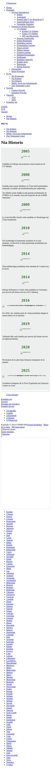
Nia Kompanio (18, 76)
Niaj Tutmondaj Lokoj (21, 86)
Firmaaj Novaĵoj (18, 90)
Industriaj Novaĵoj (19, 93)
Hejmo (9, 8)
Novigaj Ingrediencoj (20, 12)
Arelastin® (21, 17)
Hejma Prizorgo (23, 67)
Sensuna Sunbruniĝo (25, 38)
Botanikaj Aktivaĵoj (25, 60)
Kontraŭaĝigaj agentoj (26, 45)
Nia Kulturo (16, 78)
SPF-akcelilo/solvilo (30, 36)
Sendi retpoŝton (7, 432)
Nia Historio (17, 81)
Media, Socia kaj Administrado (24, 83)
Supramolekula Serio (25, 22)
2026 (14, 100)
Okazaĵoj (10, 95)
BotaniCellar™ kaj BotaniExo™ (30, 19)
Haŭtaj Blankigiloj (24, 41)
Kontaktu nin (11, 102)
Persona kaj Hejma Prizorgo (23, 26)
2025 (14, 97)
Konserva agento (24, 52)
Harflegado (21, 57)
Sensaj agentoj (23, 48)
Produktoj (10, 10)
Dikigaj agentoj (23, 50)
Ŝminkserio (21, 64)
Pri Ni (8, 74)
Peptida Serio (22, 62)
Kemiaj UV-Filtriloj (30, 31)
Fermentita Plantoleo (25, 24)
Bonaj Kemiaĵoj (18, 71)
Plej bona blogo (18, 427)
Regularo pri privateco (10, 404)
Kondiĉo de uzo (7, 406)
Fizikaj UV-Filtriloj (30, 34)
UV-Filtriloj (21, 29)
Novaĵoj (9, 88)
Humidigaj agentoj (24, 43)
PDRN (19, 15)
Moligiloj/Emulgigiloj (26, 55)
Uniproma (5, 434)
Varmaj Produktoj (34, 425)
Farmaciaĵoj (16, 69)
